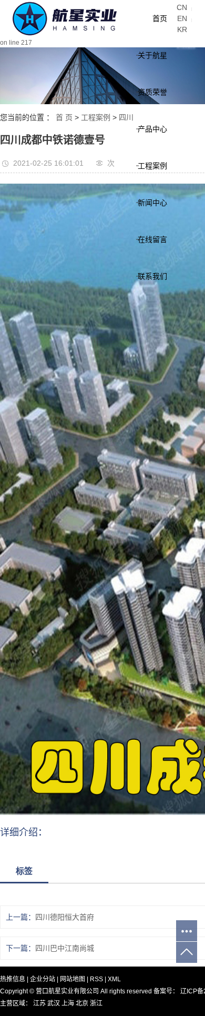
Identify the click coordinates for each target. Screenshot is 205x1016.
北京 (83, 1003)
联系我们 (152, 276)
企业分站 (42, 979)
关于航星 (152, 55)
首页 (159, 18)
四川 (126, 117)
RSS (96, 979)
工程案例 (152, 166)
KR (182, 29)
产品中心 (152, 129)
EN (182, 18)
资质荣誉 (152, 92)
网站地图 (73, 979)
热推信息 (12, 979)
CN (182, 7)
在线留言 (152, 239)
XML (114, 979)
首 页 (64, 117)
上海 (69, 1003)
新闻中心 (152, 202)
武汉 (54, 1003)
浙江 (96, 1003)
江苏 (40, 1003)
